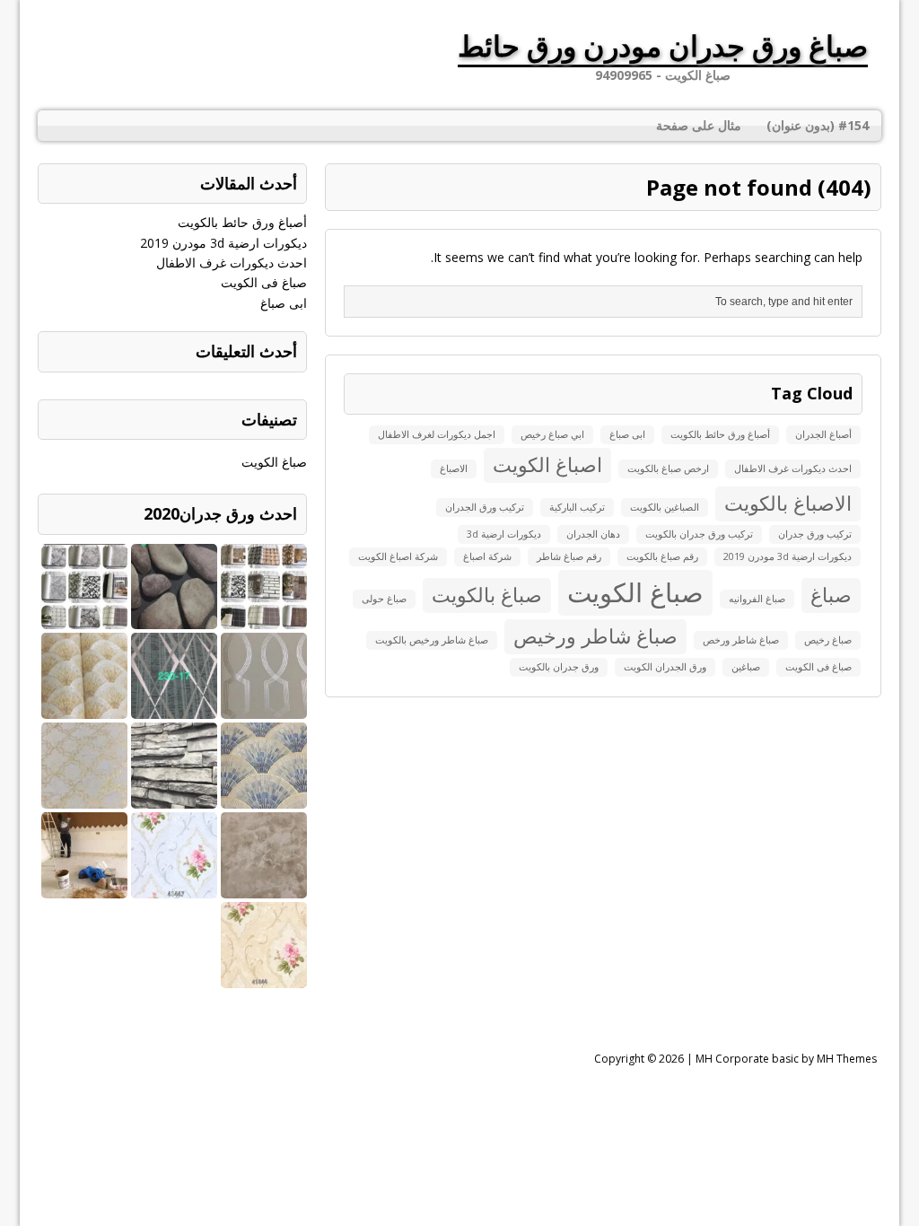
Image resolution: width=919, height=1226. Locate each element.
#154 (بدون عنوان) (817, 125)
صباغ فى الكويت (818, 667)
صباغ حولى (384, 598)
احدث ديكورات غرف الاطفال (793, 468)
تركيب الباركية (577, 507)
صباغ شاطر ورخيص (595, 636)
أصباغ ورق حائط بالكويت (720, 434)
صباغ (831, 595)
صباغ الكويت (635, 592)
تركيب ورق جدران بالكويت (699, 534)
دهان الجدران (593, 534)
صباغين (745, 667)
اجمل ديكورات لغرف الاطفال (436, 434)
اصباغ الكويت (547, 464)
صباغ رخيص (828, 640)
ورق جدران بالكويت (559, 667)
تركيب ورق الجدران (484, 507)
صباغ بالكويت (487, 595)
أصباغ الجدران (823, 434)
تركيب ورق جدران (815, 534)
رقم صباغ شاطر (569, 556)
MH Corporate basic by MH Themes (786, 1058)
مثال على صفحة (698, 125)
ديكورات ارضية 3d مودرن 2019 (787, 556)
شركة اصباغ (487, 556)
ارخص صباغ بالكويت (668, 468)
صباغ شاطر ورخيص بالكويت (431, 640)
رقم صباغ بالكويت (662, 556)
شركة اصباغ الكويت (398, 556)
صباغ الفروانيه (757, 598)
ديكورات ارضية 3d (504, 534)
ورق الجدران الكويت (665, 667)
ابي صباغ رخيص (552, 434)
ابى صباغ (627, 434)
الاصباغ (454, 468)
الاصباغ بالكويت (788, 503)
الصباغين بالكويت (664, 507)
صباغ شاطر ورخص (741, 640)
